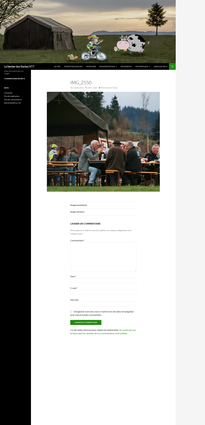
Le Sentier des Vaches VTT (19, 66)
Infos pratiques (141, 66)
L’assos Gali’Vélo (160, 66)
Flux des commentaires (13, 99)
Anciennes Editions (107, 66)
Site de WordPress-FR (12, 103)
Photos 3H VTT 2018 (109, 88)
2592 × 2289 (92, 88)
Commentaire (77, 240)
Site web (74, 299)
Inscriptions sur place (73, 66)
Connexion (8, 93)
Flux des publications (12, 96)
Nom (73, 276)
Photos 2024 (91, 66)
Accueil (57, 66)
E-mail (74, 288)
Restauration (126, 66)
